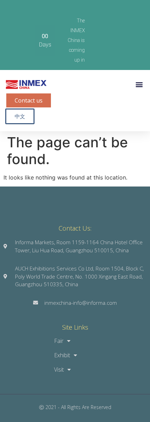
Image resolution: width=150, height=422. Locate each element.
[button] (139, 84)
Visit (59, 369)
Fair (58, 340)
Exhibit (62, 355)
